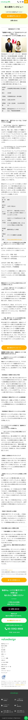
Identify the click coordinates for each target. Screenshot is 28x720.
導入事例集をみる (15, 580)
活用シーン (3, 654)
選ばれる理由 (4, 645)
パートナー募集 (4, 658)
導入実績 (3, 649)
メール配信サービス (20, 700)
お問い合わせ (20, 1)
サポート (3, 647)
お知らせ (3, 660)
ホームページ (9, 570)
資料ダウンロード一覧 (6, 666)
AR (19, 705)
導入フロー (3, 651)
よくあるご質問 (4, 662)
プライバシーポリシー (6, 670)
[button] (26, 1)
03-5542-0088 (18, 1)
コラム (2, 656)
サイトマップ (4, 672)
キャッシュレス (6, 700)
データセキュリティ (6, 705)
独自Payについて (5, 643)
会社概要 (3, 668)
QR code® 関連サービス (8, 712)
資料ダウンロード (23, 1)
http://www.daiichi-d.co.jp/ (14, 239)
